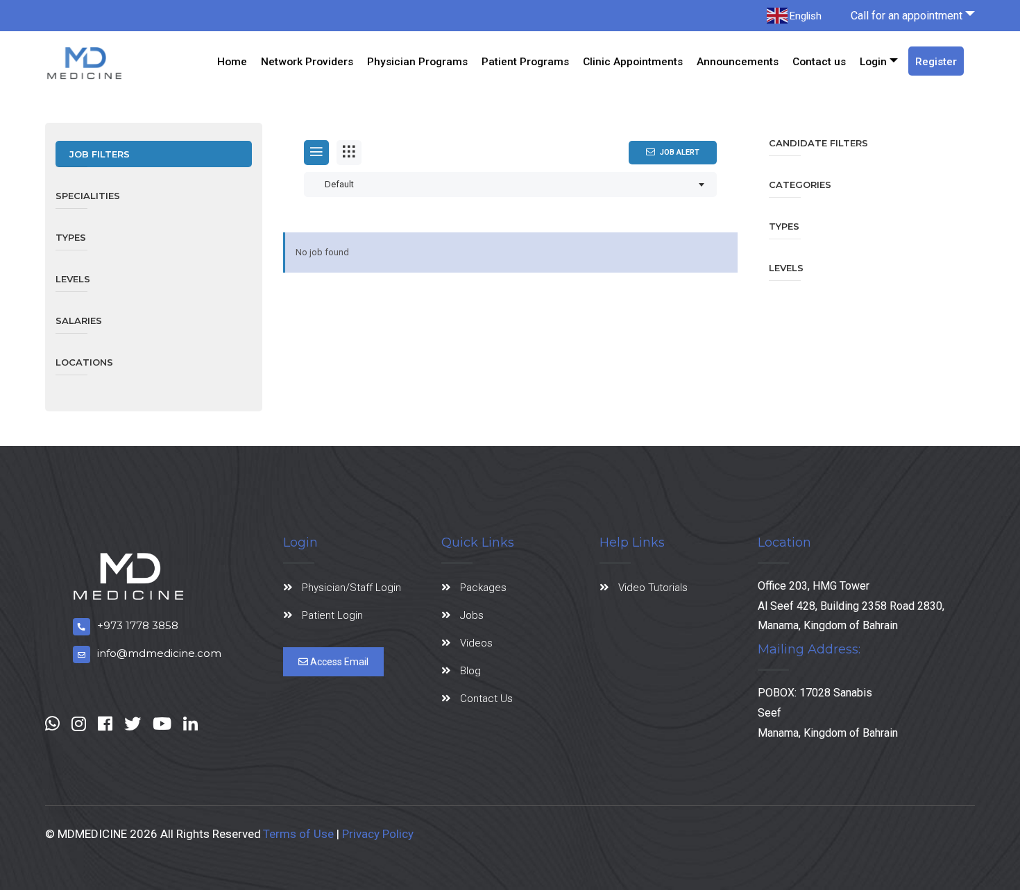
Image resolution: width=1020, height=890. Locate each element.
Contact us (819, 61)
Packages (483, 587)
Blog (470, 671)
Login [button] (873, 61)
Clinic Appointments (633, 61)
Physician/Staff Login (351, 587)
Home (232, 61)
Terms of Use (298, 834)
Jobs (472, 615)
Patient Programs (525, 61)
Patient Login (332, 615)
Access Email (338, 661)
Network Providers (307, 61)
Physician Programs (417, 61)
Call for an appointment (906, 15)
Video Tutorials (653, 587)
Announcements (738, 61)
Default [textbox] (339, 184)
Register (936, 61)
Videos (476, 643)
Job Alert (679, 152)
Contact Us (486, 698)
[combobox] (510, 184)
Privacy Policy (378, 834)
